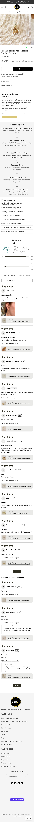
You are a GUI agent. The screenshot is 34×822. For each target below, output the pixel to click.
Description (5, 81)
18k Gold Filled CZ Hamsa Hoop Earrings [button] (18, 321)
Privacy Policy (5, 753)
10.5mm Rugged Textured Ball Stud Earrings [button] (19, 376)
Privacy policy (12, 814)
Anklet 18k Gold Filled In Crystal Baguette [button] (18, 600)
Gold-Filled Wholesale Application (11, 741)
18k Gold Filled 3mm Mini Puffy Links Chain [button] (19, 677)
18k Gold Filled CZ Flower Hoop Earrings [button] (18, 513)
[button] (17, 256)
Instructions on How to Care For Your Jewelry (14, 721)
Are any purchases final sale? (12, 212)
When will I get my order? (10, 216)
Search (3, 735)
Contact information (17, 817)
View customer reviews (9, 117)
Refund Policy (5, 756)
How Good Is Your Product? (9, 718)
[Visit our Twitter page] (15, 783)
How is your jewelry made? (11, 223)
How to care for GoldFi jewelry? (12, 231)
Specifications (6, 85)
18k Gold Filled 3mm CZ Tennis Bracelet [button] (18, 639)
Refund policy (5, 814)
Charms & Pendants (10, 12)
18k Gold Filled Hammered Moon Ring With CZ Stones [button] (19, 564)
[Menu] (2, 7)
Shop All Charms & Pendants (22, 12)
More (29, 249)
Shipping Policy (6, 760)
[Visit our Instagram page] (12, 783)
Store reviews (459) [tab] (24, 275)
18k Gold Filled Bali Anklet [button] (14, 429)
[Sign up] (25, 776)
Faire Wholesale (6, 728)
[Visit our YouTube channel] (19, 783)
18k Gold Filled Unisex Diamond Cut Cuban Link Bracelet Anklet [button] (19, 350)
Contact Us (4, 731)
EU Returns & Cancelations (9, 766)
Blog (2, 738)
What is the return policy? (11, 208)
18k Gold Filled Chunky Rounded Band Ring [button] (19, 458)
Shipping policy (28, 814)
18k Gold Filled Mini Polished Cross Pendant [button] (19, 486)
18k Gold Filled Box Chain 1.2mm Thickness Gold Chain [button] (19, 404)
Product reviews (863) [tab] (9, 275)
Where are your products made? (13, 219)
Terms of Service (6, 763)
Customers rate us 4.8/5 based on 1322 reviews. (15, 710)
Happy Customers (6, 744)
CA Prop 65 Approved (8, 725)
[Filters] (3, 280)
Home (2, 12)
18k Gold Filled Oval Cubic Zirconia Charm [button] (19, 538)
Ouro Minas (28, 143)
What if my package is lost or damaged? (16, 227)
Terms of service (20, 814)
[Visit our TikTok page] (22, 783)
